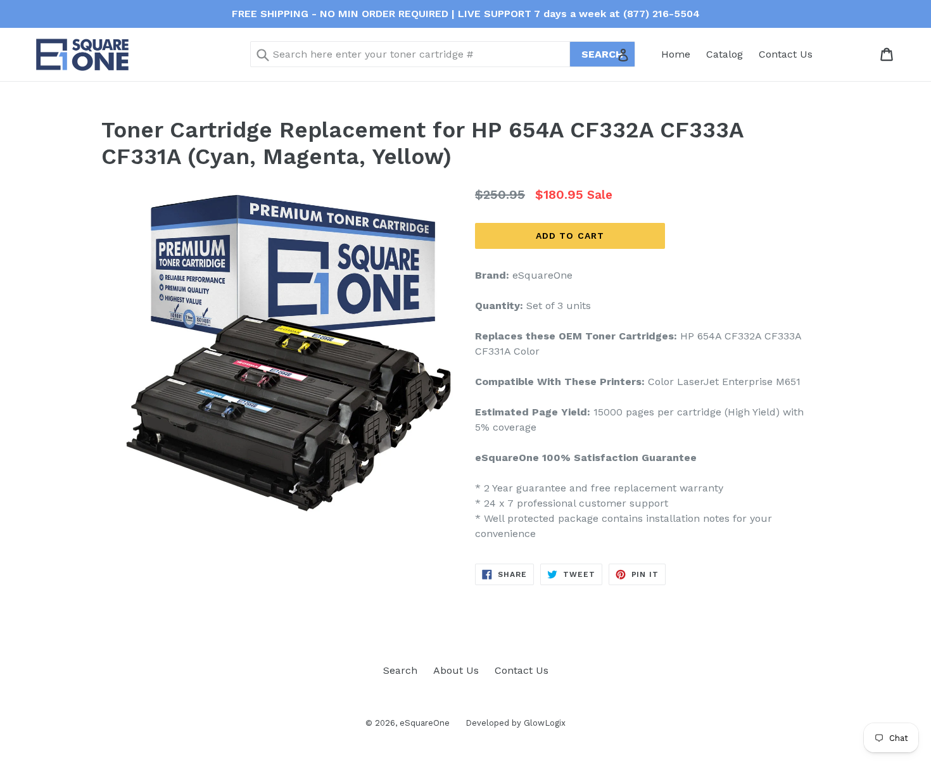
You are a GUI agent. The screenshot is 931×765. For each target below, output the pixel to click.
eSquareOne (425, 723)
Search (400, 670)
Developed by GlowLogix (516, 723)
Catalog (724, 54)
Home (675, 54)
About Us (456, 670)
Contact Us (786, 54)
